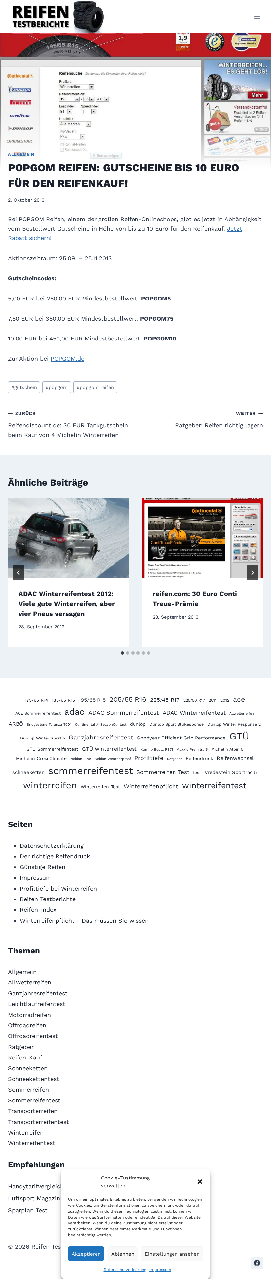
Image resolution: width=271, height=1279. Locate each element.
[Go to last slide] (18, 572)
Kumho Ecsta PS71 (156, 749)
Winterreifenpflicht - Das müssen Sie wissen (84, 920)
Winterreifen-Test (100, 786)
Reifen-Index (38, 909)
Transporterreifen (33, 1110)
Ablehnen (122, 1254)
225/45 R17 (165, 700)
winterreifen (50, 785)
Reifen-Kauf (25, 1057)
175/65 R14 (36, 700)
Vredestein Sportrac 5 (231, 772)
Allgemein (21, 154)
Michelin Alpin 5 (227, 749)
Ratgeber (174, 759)
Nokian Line (80, 759)
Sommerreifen (28, 1089)
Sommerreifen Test (162, 772)
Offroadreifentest (33, 1035)
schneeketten (28, 772)
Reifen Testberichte (48, 899)
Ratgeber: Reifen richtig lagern (219, 420)
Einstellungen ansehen (172, 1254)
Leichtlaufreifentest (36, 1003)
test (197, 772)
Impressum (160, 1269)
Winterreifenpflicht (151, 786)
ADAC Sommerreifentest (123, 712)
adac (74, 712)
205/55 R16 (127, 699)
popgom (57, 387)
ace (239, 699)
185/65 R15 (63, 700)
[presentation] (68, 538)
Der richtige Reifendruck (55, 856)
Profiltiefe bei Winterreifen (58, 888)
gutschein (24, 387)
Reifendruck (199, 758)
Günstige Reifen (42, 866)
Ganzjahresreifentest (101, 737)
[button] (200, 1182)
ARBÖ (16, 724)
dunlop (138, 724)
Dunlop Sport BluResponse (176, 724)
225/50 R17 (194, 700)
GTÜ (239, 736)
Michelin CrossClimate (41, 758)
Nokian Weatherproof (113, 759)
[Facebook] (257, 1263)
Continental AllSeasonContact (100, 724)
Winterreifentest (31, 1142)
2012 (224, 700)
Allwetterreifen (241, 713)
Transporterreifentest (38, 1121)
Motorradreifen (29, 1014)
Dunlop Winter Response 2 (234, 724)
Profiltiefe (149, 757)
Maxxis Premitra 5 (192, 749)
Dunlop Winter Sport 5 (42, 738)
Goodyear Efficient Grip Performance (181, 738)
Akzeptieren (86, 1254)
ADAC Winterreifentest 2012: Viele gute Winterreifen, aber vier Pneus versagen (67, 604)
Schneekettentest (33, 1078)
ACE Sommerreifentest (38, 713)
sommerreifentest (90, 770)
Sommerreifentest (34, 1100)
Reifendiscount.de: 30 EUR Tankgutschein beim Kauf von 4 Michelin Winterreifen (68, 424)
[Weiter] (252, 572)
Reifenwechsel (235, 758)
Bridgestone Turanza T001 (49, 724)
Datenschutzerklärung (125, 1269)
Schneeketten (28, 1068)
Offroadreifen (27, 1025)
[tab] (122, 653)
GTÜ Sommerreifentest (52, 749)
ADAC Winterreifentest (194, 712)
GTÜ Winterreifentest (109, 749)
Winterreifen (26, 1132)
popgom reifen (95, 387)
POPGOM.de (67, 358)
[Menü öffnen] (257, 16)
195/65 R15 (92, 700)
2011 (213, 700)
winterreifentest (214, 785)
